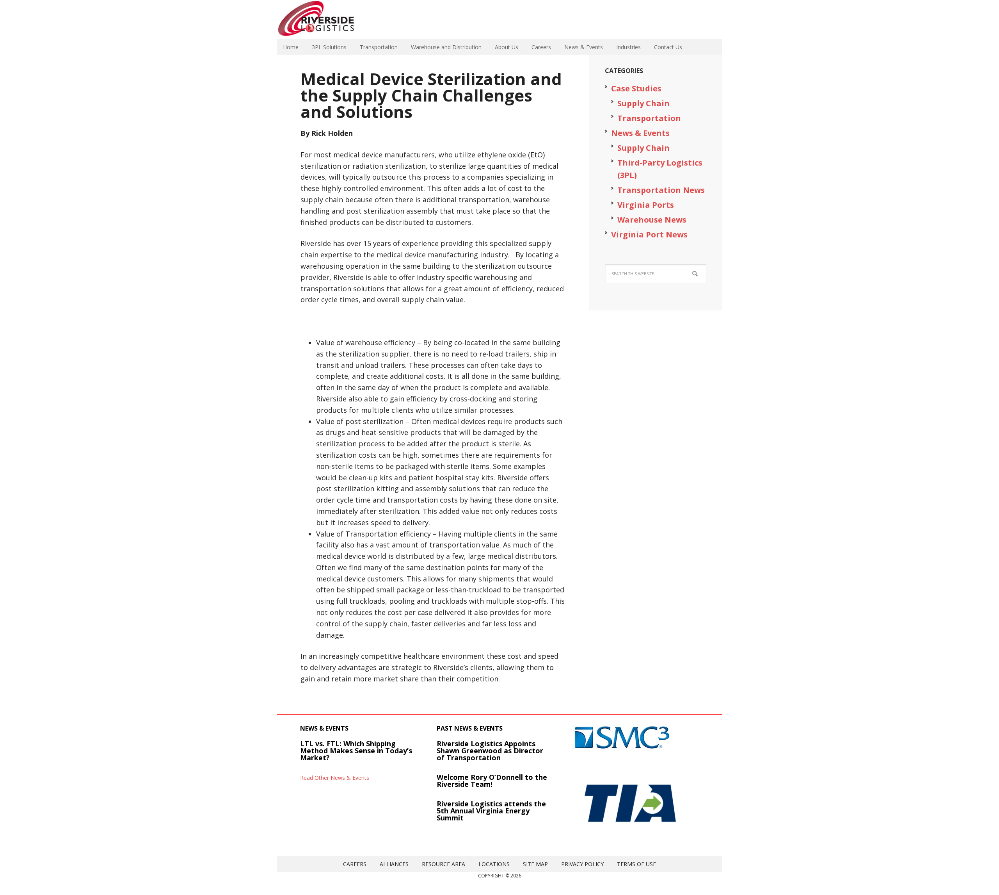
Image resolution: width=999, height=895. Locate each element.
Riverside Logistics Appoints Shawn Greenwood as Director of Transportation (490, 750)
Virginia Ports (645, 205)
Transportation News (661, 190)
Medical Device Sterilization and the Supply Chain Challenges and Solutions (431, 95)
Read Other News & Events (334, 777)
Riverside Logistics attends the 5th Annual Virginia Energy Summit (491, 810)
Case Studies (636, 88)
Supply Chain (643, 103)
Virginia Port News (649, 234)
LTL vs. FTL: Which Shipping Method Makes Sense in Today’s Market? (356, 750)
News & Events (640, 133)
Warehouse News (651, 219)
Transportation (649, 118)
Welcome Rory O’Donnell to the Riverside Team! (492, 780)
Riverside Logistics (328, 19)
